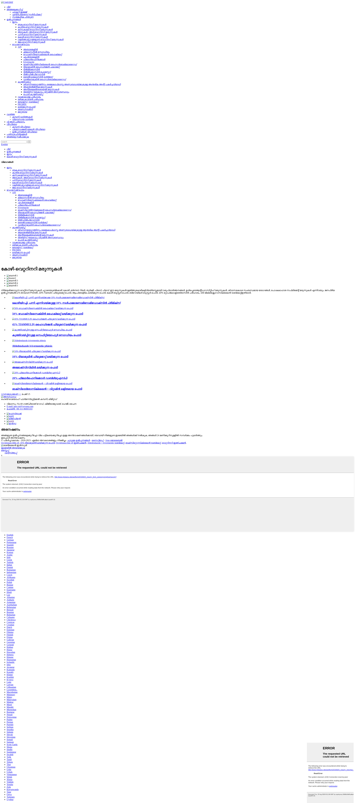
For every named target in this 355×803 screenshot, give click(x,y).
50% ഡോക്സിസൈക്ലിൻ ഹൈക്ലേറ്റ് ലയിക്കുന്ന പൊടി (47, 313)
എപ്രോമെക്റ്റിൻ (31, 57)
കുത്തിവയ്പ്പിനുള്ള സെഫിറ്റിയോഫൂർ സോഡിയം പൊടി (46, 335)
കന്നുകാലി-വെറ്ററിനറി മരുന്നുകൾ (35, 29)
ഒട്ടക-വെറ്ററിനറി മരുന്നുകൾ (32, 24)
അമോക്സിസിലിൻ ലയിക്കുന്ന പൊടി (35, 367)
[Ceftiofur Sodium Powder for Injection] (42, 330)
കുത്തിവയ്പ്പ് (24, 82)
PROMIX (22, 104)
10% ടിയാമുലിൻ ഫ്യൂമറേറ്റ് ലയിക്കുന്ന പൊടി (40, 356)
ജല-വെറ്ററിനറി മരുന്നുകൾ (31, 42)
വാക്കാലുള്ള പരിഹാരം (29, 97)
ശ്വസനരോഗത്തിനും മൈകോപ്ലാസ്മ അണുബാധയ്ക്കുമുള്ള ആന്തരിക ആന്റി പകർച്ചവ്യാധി (72, 84)
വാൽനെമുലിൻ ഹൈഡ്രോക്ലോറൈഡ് (44, 79)
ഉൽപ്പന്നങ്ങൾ (14, 19)
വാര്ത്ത (11, 114)
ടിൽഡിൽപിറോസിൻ (34, 74)
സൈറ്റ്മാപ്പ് (97, 440)
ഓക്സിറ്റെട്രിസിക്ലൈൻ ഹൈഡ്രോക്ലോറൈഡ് (50, 64)
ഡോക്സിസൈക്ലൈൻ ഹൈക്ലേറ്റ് (42, 54)
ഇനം (14, 22)
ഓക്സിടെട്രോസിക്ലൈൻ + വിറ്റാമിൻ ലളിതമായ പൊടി (47, 388)
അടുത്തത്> (13, 394)
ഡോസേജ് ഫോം (21, 44)
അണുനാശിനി (25, 109)
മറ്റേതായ (22, 112)
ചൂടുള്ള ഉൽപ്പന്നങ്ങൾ (78, 440)
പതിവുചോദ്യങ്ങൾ (17, 134)
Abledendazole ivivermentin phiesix (32, 345)
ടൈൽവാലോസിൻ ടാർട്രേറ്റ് (38, 77)
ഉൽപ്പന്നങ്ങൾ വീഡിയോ (24, 132)
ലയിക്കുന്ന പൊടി (26, 107)
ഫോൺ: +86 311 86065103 (19, 409)
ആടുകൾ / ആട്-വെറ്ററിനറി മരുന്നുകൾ (37, 32)
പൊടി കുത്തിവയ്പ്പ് (33, 94)
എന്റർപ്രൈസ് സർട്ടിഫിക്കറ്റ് (27, 14)
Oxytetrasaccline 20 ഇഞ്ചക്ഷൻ (71, 443)
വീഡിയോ (12, 124)
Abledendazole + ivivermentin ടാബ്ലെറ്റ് (105, 443)
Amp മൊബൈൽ (113, 440)
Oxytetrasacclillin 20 (10, 443)
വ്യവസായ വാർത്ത (22, 119)
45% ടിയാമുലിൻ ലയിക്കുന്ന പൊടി (37, 443)
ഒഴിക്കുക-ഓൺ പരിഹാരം (31, 99)
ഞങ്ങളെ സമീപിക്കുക (18, 137)
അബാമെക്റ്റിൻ (30, 49)
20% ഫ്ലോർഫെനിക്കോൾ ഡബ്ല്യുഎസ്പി (39, 378)
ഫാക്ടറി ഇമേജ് (19, 12)
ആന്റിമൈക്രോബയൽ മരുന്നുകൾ (41, 89)
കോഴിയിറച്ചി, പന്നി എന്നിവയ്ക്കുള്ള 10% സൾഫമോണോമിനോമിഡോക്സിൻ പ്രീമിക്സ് (66, 302)
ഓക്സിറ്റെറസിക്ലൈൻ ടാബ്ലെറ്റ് (143, 443)
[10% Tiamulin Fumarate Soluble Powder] (36, 351)
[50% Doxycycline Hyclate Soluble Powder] (42, 308)
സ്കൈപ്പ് (5, 450)
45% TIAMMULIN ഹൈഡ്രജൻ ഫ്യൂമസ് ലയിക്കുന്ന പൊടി (49, 324)
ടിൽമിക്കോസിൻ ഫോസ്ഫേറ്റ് (37, 72)
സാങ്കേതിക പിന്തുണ (23, 17)
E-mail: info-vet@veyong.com (20, 406)
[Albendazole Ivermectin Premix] (29, 340)
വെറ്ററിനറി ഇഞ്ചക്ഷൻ (174, 443)
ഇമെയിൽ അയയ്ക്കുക (13, 448)
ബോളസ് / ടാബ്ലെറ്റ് (28, 102)
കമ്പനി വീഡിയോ (21, 127)
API (19, 47)
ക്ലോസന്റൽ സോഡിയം (36, 52)
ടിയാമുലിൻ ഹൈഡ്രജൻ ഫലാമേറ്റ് (41, 67)
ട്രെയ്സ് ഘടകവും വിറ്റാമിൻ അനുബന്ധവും (46, 92)
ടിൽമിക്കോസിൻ (31, 69)
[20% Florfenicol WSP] (36, 372)
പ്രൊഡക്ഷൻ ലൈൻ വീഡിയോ (28, 129)
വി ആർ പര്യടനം (16, 122)
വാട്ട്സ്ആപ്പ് (11, 453)
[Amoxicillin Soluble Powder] (32, 362)
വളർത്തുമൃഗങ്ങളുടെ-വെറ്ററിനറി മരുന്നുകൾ (41, 39)
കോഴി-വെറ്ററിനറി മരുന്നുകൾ (33, 37)
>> (20, 394)
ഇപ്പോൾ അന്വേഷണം (13, 438)
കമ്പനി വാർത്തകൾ (22, 117)
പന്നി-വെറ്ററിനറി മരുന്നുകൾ (32, 34)
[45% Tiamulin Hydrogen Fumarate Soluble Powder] (43, 319)
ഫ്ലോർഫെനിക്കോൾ (34, 59)
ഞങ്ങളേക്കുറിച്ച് (15, 9)
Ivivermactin (28, 62)
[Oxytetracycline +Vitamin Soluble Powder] (42, 383)
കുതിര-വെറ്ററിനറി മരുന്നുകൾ (33, 27)
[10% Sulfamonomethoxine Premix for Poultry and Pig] (58, 297)
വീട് (8, 7)
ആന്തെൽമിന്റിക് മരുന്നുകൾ (37, 87)
